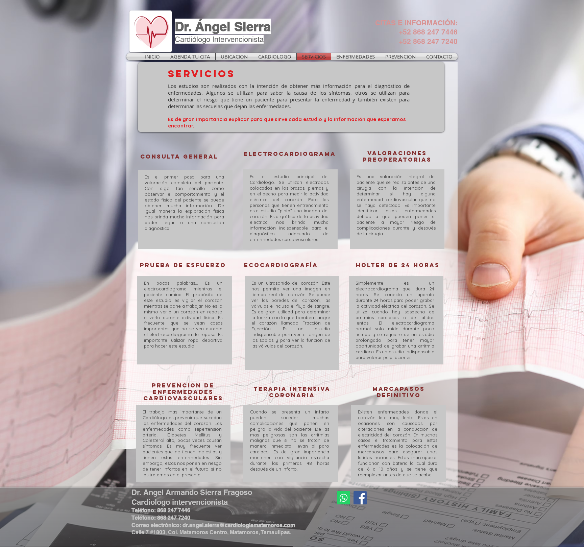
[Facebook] (360, 497)
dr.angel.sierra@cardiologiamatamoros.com (238, 525)
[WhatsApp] (343, 497)
